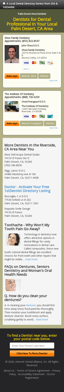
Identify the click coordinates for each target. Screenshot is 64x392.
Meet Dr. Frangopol (31, 123)
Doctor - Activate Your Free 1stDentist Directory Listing (27, 188)
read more (31, 259)
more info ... (54, 80)
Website (44, 75)
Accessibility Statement (31, 374)
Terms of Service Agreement (33, 370)
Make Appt (12, 75)
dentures (31, 305)
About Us (9, 370)
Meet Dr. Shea (29, 75)
